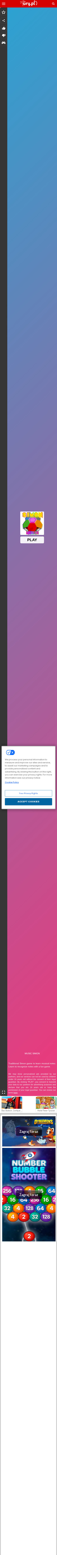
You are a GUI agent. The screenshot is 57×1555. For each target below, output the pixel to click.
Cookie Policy (12, 782)
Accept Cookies (28, 801)
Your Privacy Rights (28, 793)
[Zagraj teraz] (29, 1146)
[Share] (4, 21)
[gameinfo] (3, 43)
